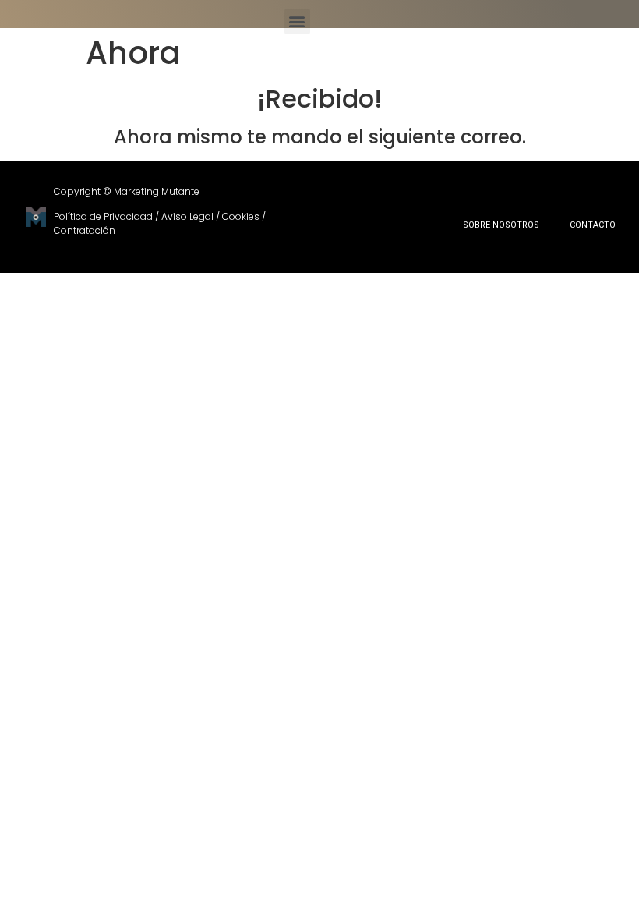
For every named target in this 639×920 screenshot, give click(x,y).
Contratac (77, 230)
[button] (297, 21)
